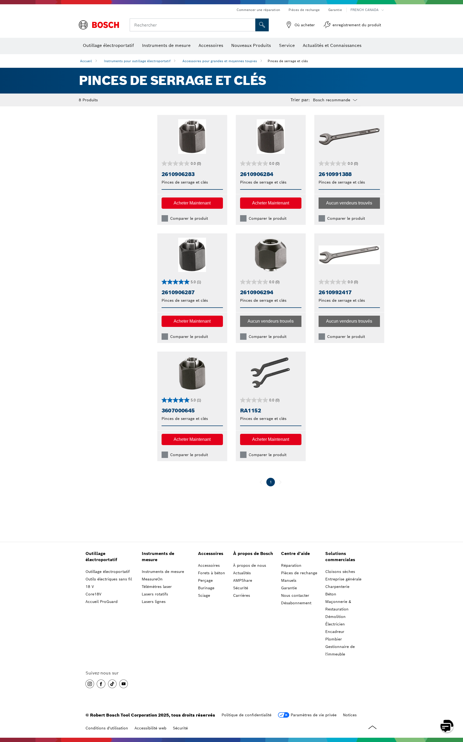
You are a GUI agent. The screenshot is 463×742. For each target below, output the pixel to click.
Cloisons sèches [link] (340, 571)
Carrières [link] (241, 595)
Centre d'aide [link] (295, 553)
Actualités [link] (242, 573)
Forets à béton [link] (211, 573)
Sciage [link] (204, 595)
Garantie (335, 10)
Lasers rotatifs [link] (155, 594)
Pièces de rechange (304, 10)
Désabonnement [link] (296, 603)
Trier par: (300, 100)
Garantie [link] (289, 588)
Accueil (86, 61)
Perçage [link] (205, 580)
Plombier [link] (333, 639)
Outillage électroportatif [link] (101, 556)
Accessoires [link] (210, 553)
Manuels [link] (288, 580)
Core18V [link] (93, 594)
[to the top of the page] (455, 710)
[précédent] (261, 482)
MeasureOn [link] (152, 579)
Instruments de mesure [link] (158, 556)
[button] (192, 203)
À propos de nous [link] (249, 565)
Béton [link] (330, 594)
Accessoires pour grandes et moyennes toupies (219, 61)
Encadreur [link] (334, 631)
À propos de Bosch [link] (253, 553)
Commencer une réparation (258, 10)
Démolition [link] (335, 616)
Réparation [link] (291, 565)
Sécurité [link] (240, 588)
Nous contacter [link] (295, 595)
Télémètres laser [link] (157, 586)
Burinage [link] (206, 588)
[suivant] (280, 482)
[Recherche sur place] (262, 24)
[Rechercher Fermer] (250, 25)
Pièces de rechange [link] (299, 573)
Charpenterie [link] (337, 586)
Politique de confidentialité (246, 715)
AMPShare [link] (242, 580)
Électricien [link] (335, 624)
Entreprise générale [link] (343, 579)
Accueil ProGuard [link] (101, 601)
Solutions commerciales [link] (340, 556)
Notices (350, 715)
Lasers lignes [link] (154, 601)
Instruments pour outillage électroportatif (137, 61)
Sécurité (180, 728)
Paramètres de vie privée (314, 715)
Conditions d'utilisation (106, 728)
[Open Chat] (446, 725)
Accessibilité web (150, 728)
